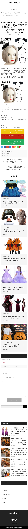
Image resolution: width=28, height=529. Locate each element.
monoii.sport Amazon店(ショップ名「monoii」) (12, 142)
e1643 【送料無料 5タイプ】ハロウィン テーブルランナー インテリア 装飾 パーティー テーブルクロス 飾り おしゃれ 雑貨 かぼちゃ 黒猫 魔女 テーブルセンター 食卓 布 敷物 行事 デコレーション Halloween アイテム (19, 462)
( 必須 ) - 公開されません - (8, 377)
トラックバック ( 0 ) (6, 359)
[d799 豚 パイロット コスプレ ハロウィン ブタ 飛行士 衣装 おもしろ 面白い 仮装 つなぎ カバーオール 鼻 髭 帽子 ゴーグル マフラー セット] (14, 217)
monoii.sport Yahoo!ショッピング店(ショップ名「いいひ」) (13, 131)
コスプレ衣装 (10, 34)
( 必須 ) (4, 373)
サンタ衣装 (4, 490)
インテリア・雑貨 (5, 494)
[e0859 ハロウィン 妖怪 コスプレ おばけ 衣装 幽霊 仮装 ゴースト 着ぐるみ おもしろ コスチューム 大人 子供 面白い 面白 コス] (14, 246)
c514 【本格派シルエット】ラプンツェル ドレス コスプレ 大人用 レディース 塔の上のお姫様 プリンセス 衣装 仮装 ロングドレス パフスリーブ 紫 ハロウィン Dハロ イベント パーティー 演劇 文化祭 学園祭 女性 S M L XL (19, 431)
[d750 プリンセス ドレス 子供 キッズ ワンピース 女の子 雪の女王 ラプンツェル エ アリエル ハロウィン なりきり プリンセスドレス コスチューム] (14, 188)
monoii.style (14, 2)
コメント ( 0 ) (4, 362)
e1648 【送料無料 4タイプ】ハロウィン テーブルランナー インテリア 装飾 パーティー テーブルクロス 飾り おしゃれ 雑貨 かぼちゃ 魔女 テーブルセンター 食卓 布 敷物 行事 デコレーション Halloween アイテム (19, 451)
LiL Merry (11, 342)
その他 (3, 502)
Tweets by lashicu (4, 412)
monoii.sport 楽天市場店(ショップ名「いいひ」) (13, 136)
